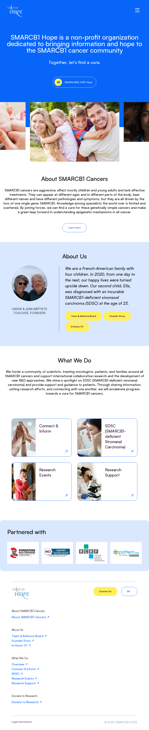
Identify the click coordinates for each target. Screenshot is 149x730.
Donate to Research (25, 702)
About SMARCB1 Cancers (29, 617)
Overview (18, 664)
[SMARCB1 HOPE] (20, 598)
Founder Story (117, 316)
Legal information (22, 721)
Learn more (74, 227)
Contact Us (105, 591)
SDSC (15, 674)
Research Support (24, 683)
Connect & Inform (24, 669)
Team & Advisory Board (83, 316)
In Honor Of (77, 326)
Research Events (23, 678)
